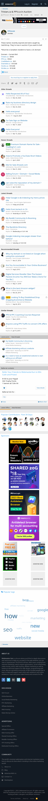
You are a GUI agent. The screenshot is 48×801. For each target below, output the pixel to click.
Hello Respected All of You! (17, 93)
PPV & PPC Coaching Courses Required (23, 314)
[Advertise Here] (38, 564)
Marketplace (8, 780)
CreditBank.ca (6, 61)
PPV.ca (3, 59)
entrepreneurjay (11, 281)
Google (15, 241)
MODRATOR (9, 328)
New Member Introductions (24, 96)
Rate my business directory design (21, 102)
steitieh (8, 317)
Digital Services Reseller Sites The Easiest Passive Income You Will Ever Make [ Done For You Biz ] (26, 277)
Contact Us (8, 777)
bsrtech (8, 211)
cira (31, 15)
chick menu (9, 202)
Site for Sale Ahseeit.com (17, 165)
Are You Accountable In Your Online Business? (26, 265)
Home (32, 798)
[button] (2, 4)
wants (7, 158)
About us (25, 798)
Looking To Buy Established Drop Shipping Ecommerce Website (23, 298)
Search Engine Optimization (22, 202)
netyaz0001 (9, 185)
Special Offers (6, 726)
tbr (42, 15)
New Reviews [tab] (16, 408)
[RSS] (36, 798)
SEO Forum (5, 693)
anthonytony (10, 167)
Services (19, 281)
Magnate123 (10, 149)
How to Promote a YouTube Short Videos (23, 156)
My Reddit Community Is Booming (21, 218)
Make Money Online (16, 158)
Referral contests (7, 368)
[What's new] (41, 4)
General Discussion (20, 267)
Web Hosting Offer (8, 733)
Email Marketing (19, 185)
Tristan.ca (4, 57)
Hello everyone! (13, 111)
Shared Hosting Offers (9, 736)
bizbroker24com (11, 302)
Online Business (7, 696)
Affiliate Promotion (8, 729)
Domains (17, 149)
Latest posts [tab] (5, 337)
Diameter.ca (5, 63)
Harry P (8, 290)
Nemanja (8, 258)
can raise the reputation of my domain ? (23, 182)
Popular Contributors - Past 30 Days (16, 414)
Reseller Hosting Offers (9, 739)
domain (36, 15)
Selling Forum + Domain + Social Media (23, 173)
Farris (7, 220)
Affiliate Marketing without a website (20, 348)
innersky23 (9, 267)
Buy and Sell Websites (21, 167)
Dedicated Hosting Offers (10, 746)
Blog (5, 770)
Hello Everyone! (13, 129)
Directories (13, 229)
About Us (7, 767)
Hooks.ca (4, 66)
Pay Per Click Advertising (19, 317)
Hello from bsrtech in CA (16, 209)
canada (26, 15)
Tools (4, 402)
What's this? (43, 402)
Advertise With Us (10, 773)
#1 (46, 39)
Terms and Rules (15, 798)
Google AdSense (17, 123)
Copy (4, 397)
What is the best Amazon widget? (20, 288)
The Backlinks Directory (16, 227)
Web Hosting (6, 709)
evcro (7, 105)
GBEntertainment (11, 176)
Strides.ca (4, 68)
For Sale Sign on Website (16, 120)
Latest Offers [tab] (5, 408)
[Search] (45, 4)
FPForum (6, 15)
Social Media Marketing (17, 220)
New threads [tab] (15, 337)
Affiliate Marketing (17, 290)
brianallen (9, 241)
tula (7, 131)
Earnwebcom (10, 114)
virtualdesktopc (10, 96)
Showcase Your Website (17, 105)
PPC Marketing (7, 703)
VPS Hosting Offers (8, 743)
